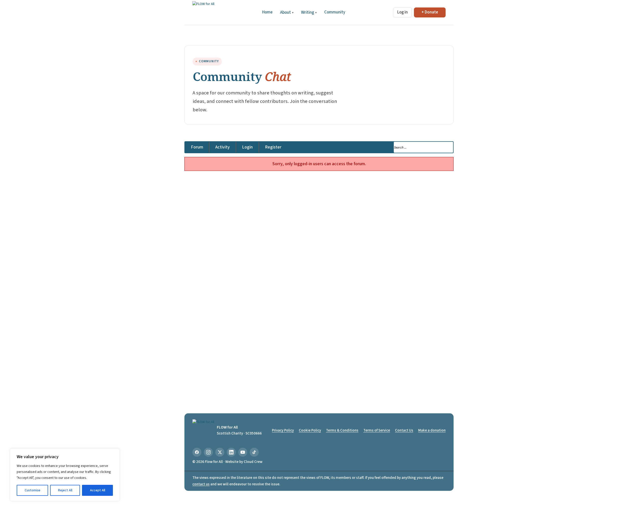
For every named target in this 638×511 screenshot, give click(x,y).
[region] (65, 475)
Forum (197, 147)
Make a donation (432, 430)
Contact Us (404, 430)
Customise (32, 490)
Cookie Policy (310, 430)
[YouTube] (242, 452)
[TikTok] (254, 452)
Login (247, 147)
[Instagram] (208, 452)
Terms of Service (376, 430)
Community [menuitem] (334, 12)
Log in (402, 12)
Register (273, 147)
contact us (201, 484)
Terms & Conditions (342, 430)
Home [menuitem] (267, 12)
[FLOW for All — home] (203, 12)
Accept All (97, 490)
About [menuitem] (287, 12)
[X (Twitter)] (219, 452)
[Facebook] (196, 452)
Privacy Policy (283, 430)
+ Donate (429, 12)
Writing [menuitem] (309, 12)
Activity (222, 147)
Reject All (65, 490)
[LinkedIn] (231, 452)
